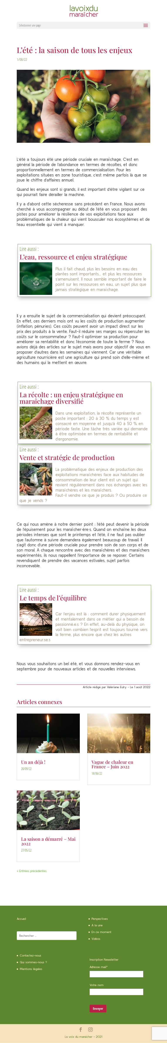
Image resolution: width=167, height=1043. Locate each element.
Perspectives (100, 918)
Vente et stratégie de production (67, 457)
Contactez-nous (30, 955)
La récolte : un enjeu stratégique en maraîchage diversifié (71, 397)
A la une (97, 925)
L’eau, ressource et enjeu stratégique (73, 256)
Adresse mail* (99, 967)
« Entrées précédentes (32, 871)
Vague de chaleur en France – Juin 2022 (112, 764)
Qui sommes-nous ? (33, 962)
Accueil (21, 918)
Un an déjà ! (33, 762)
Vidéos (96, 938)
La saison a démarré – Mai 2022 (48, 841)
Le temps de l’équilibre (53, 597)
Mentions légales (31, 969)
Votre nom (97, 985)
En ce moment (101, 932)
